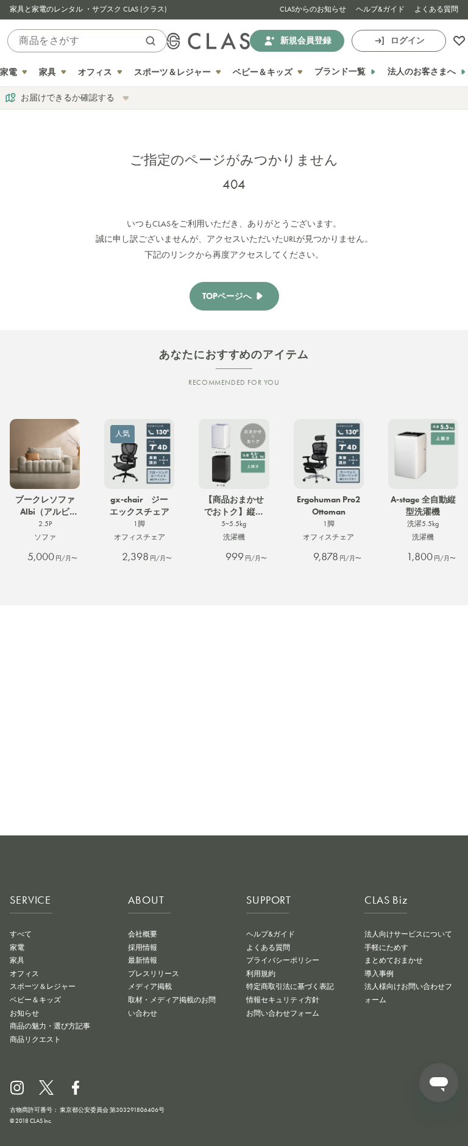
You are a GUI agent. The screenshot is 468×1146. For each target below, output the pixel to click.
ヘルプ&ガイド (380, 9)
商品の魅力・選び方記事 (50, 1026)
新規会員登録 (306, 40)
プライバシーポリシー (282, 960)
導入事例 (379, 973)
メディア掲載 (150, 986)
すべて (21, 934)
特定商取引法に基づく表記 (290, 986)
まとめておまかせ (393, 960)
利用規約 (260, 973)
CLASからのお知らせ (313, 9)
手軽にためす (386, 947)
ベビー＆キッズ (35, 1000)
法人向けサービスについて (408, 934)
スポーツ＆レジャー (43, 986)
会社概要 (142, 934)
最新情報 (142, 960)
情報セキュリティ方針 (282, 1000)
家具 (17, 960)
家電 (17, 947)
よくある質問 (436, 9)
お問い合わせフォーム (282, 1013)
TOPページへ (227, 296)
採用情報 (142, 947)
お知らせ (24, 1013)
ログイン (408, 40)
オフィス (24, 973)
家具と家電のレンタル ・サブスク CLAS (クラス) (88, 9)
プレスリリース (153, 973)
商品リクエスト (35, 1039)
